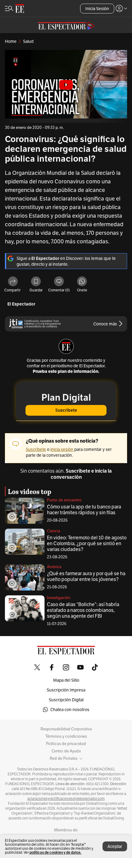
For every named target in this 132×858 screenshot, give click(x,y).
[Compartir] (13, 281)
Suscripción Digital (66, 700)
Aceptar (114, 846)
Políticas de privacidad (66, 744)
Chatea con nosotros (69, 709)
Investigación (58, 597)
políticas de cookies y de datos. (55, 852)
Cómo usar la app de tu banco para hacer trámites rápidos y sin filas (84, 510)
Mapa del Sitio (66, 680)
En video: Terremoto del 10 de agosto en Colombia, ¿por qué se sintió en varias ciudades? (86, 543)
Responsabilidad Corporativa (66, 729)
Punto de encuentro (64, 500)
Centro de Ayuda (66, 751)
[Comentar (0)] (59, 281)
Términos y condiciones (66, 736)
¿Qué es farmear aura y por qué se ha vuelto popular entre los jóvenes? (86, 576)
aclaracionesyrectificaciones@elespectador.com (66, 798)
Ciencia (53, 531)
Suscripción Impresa (66, 690)
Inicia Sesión (97, 8)
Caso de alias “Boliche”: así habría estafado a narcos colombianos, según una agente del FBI (83, 610)
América (54, 566)
